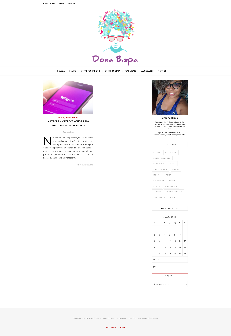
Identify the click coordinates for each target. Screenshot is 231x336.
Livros (175, 169)
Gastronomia (112, 71)
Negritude (158, 181)
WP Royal (89, 318)
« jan (154, 266)
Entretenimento (90, 71)
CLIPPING (61, 3)
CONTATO (70, 3)
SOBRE (52, 3)
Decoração (171, 152)
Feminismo (130, 71)
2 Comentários (68, 132)
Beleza (61, 71)
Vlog (172, 197)
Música (167, 175)
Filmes (172, 164)
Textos (162, 71)
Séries (156, 186)
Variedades (147, 71)
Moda (156, 175)
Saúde (72, 71)
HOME (45, 3)
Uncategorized (174, 192)
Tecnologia (72, 117)
